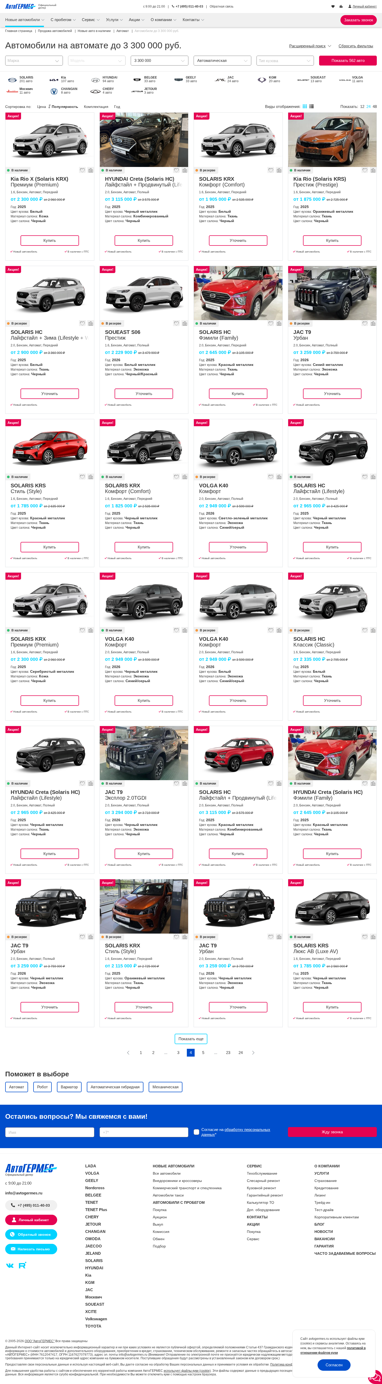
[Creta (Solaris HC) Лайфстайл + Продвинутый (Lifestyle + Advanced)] (144, 140)
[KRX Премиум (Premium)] (50, 600)
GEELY (91, 1180)
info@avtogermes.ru (23, 1193)
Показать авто (348, 60)
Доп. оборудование (263, 1210)
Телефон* (106, 1125)
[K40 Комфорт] (238, 446)
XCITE (91, 1311)
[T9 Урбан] (332, 293)
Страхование (325, 1181)
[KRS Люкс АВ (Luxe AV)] (332, 906)
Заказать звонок (358, 20)
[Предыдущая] (128, 1053)
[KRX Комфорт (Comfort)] (238, 140)
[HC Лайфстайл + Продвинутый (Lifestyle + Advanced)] (238, 753)
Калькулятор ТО (260, 1202)
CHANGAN (95, 1231)
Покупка (160, 1210)
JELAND (93, 1253)
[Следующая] (253, 1053)
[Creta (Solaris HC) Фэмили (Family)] (332, 753)
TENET (91, 1202)
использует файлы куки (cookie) (187, 1371)
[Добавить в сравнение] (90, 171)
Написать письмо (34, 1249)
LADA (90, 1166)
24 (241, 1052)
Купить (49, 240)
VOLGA (92, 1173)
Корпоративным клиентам (336, 1217)
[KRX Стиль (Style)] (144, 906)
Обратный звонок (34, 1234)
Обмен (158, 1239)
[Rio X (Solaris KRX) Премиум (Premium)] (50, 140)
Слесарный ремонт (263, 1181)
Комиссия (161, 1232)
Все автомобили (167, 1173)
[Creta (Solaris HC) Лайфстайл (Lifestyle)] (50, 753)
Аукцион (160, 1217)
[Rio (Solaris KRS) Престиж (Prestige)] (332, 140)
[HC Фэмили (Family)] (238, 293)
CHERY (92, 1217)
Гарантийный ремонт (265, 1195)
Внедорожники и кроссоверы (177, 1181)
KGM (90, 1282)
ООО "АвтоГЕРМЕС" (40, 1341)
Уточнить (238, 240)
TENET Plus (96, 1209)
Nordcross (94, 1188)
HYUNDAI (94, 1268)
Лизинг (320, 1195)
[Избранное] (333, 7)
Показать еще (191, 1039)
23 (228, 1052)
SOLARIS (94, 1260)
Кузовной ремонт (261, 1188)
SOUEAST (94, 1304)
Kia (88, 1275)
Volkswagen (96, 1319)
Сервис (253, 1239)
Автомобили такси (168, 1195)
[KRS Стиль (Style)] (50, 446)
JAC (89, 1290)
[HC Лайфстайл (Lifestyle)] (332, 446)
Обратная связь (221, 6)
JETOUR (93, 1224)
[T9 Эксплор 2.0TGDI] (144, 753)
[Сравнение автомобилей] (341, 7)
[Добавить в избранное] (82, 171)
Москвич (93, 1297)
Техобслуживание (262, 1173)
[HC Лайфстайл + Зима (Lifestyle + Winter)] (50, 293)
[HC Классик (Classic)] (332, 600)
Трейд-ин (322, 1202)
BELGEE (93, 1195)
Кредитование (326, 1188)
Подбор (159, 1246)
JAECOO (93, 1246)
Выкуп (158, 1224)
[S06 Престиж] (144, 293)
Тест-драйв (323, 1210)
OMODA (93, 1239)
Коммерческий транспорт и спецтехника (187, 1188)
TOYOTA (93, 1326)
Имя (7, 1125)
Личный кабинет (34, 1220)
